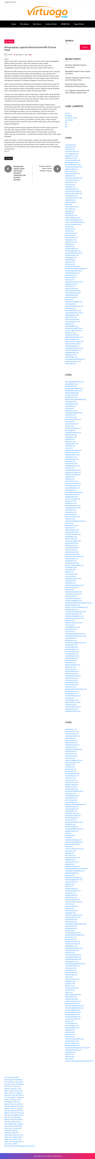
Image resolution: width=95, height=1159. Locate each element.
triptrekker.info (70, 570)
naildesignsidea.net (71, 873)
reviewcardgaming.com (73, 601)
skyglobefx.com (70, 561)
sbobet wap (12, 1124)
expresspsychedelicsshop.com (76, 924)
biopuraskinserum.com (73, 291)
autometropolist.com (72, 899)
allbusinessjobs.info (72, 393)
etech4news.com (71, 922)
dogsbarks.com (70, 913)
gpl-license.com (70, 937)
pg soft (12, 1091)
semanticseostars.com (73, 483)
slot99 (14, 1144)
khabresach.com (71, 355)
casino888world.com (72, 627)
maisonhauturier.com (72, 966)
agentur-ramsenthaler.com (74, 565)
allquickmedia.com (71, 249)
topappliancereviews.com (74, 348)
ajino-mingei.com (71, 800)
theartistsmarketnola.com (74, 306)
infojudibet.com (70, 406)
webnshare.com (70, 490)
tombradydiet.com (71, 809)
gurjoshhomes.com (71, 807)
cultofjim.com (70, 767)
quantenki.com (70, 583)
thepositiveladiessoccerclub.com (76, 868)
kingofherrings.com (72, 255)
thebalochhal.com (71, 742)
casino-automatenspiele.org (75, 222)
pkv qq (6, 1077)
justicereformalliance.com (74, 791)
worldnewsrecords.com (73, 594)
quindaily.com (70, 1030)
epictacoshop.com (71, 288)
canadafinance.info (71, 295)
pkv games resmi (71, 118)
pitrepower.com (70, 333)
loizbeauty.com (70, 235)
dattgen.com (69, 908)
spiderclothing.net (71, 826)
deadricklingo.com (71, 559)
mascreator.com (70, 968)
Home (13, 24)
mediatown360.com (72, 335)
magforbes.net (70, 200)
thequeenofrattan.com (73, 534)
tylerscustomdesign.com (73, 178)
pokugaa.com (70, 698)
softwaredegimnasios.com (74, 1008)
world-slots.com (71, 417)
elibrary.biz (69, 846)
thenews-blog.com (71, 999)
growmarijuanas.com (72, 488)
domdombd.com (71, 660)
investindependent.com (73, 959)
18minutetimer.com (71, 481)
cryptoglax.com (70, 793)
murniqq (14, 1130)
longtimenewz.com (71, 678)
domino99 (14, 1077)
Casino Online (51, 24)
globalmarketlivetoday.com (74, 935)
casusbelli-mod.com (72, 813)
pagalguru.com (70, 981)
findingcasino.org (71, 545)
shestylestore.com (71, 709)
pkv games (8, 158)
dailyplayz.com (70, 662)
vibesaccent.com (71, 747)
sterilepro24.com (71, 596)
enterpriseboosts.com (72, 218)
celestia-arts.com (71, 158)
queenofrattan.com (71, 532)
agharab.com (69, 864)
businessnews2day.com (73, 592)
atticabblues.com (71, 897)
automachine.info (71, 550)
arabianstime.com (71, 895)
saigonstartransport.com (74, 282)
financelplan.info (71, 402)
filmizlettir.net (70, 149)
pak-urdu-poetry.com (72, 517)
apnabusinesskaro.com (73, 361)
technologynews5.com (73, 994)
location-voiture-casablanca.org (76, 607)
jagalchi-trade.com (71, 784)
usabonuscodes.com (72, 1003)
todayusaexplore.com (72, 736)
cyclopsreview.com (72, 906)
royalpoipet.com (71, 638)
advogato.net (69, 211)
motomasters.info (71, 574)
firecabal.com (70, 930)
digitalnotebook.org (72, 455)
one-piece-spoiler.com (73, 541)
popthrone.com (70, 415)
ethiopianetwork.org (72, 494)
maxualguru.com (71, 457)
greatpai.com (69, 875)
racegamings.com (71, 693)
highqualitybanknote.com (74, 948)
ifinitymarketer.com (72, 671)
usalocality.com (70, 738)
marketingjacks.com (72, 346)
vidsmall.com (69, 589)
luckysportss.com (71, 680)
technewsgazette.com (73, 251)
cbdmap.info (69, 408)
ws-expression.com (72, 988)
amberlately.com (71, 754)
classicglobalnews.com (73, 1050)
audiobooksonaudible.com (74, 1039)
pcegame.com (70, 983)
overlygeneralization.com (74, 492)
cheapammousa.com (72, 866)
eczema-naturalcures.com (74, 849)
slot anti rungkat (15, 1093)
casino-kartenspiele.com (73, 220)
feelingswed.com (71, 928)
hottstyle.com (70, 952)
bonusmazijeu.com (71, 647)
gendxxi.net (69, 572)
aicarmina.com (70, 758)
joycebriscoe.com (71, 756)
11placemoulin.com (71, 444)
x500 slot (8, 1086)
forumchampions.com (72, 160)
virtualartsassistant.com (73, 614)
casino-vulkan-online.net (73, 330)
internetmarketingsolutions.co (75, 521)
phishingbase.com (71, 691)
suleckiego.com (70, 364)
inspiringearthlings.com (73, 957)
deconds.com (70, 1056)
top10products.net (71, 395)
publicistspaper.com (72, 1028)
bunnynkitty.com (71, 275)
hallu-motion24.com (72, 319)
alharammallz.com (71, 888)
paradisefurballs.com (72, 466)
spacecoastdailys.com (73, 1012)
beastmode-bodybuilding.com (75, 399)
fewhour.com (69, 479)
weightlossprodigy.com (73, 450)
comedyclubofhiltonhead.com (75, 612)
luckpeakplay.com (71, 682)
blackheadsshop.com (72, 605)
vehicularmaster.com (72, 745)
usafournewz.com (71, 740)
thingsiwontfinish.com (72, 711)
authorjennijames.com (72, 857)
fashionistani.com (71, 926)
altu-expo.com (70, 855)
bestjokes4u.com (71, 435)
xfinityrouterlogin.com (73, 344)
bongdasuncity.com (72, 459)
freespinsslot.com (71, 463)
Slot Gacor (37, 24)
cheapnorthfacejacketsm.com (75, 804)
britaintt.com (69, 1054)
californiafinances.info (73, 293)
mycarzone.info (70, 576)
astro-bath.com (70, 851)
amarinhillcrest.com (72, 207)
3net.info (68, 833)
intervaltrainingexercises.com (75, 634)
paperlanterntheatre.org (73, 877)
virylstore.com (70, 184)
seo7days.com (70, 264)
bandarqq (68, 115)
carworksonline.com (72, 180)
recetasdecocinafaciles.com (75, 871)
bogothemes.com (71, 798)
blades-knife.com (71, 539)
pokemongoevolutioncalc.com (75, 689)
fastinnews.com (70, 667)
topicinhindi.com (71, 386)
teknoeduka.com (71, 997)
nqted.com (69, 977)
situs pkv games (17, 1084)
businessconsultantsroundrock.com (77, 1048)
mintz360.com (70, 446)
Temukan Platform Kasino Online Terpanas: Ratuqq (45, 168)
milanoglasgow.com (72, 315)
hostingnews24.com (72, 950)
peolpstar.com (70, 176)
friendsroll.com (70, 824)
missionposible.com (72, 339)
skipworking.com (71, 233)
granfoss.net (69, 324)
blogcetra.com (70, 519)
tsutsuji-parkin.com (72, 862)
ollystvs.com (69, 523)
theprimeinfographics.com (74, 616)
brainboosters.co (71, 751)
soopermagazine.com (72, 1010)
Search (69, 41)
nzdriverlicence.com (72, 979)
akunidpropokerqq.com (73, 840)
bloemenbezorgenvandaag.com (76, 268)
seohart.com (69, 1021)
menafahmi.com (70, 970)
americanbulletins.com (73, 891)
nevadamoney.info (71, 297)
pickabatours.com (71, 397)
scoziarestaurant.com (72, 1019)
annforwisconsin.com (72, 762)
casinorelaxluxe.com (72, 656)
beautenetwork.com (72, 1041)
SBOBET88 (65, 24)
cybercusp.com (70, 1052)
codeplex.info (70, 835)
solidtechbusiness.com (73, 598)
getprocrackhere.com (72, 665)
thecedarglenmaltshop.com (74, 382)
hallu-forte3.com (71, 317)
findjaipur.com (70, 765)
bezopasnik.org (70, 277)
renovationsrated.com (73, 1017)
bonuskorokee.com (72, 651)
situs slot (16, 1086)
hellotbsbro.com (71, 503)
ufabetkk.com (70, 246)
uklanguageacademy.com (74, 388)
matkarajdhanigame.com (73, 413)
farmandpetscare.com (73, 505)
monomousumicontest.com (74, 556)
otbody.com (69, 226)
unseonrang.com (71, 514)
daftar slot (8, 1139)
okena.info (68, 838)
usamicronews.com (72, 685)
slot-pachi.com (70, 461)
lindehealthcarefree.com (73, 390)
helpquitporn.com (71, 946)
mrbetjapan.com (71, 257)
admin (11, 54)
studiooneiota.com (71, 543)
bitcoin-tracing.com (72, 1043)
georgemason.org (71, 384)
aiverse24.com (70, 1034)
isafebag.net (69, 213)
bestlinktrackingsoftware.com (75, 643)
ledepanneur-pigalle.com (73, 302)
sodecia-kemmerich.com (73, 623)
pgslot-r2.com (70, 986)
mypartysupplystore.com (74, 760)
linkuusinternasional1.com (74, 822)
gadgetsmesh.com (71, 497)
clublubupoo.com (71, 645)
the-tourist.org (70, 209)
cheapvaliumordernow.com (74, 618)
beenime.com (69, 620)
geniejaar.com (70, 439)
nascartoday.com (71, 975)
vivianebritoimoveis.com (73, 198)
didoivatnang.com (71, 910)
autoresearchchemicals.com (75, 359)
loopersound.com (71, 787)
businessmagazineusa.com (74, 585)
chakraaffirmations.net (73, 432)
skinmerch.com (70, 778)
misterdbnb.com (71, 629)
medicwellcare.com (72, 587)
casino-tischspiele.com (73, 224)
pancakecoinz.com (71, 424)
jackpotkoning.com (72, 673)
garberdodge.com (71, 169)
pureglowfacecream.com (74, 253)
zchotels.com (69, 990)
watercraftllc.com (71, 882)
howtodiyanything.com (73, 955)
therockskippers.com (72, 321)
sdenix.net (68, 204)
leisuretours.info (70, 501)
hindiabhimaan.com (72, 352)
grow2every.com (71, 939)
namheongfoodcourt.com (74, 313)
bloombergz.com (71, 215)
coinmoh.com (70, 904)
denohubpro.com (71, 536)
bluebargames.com (71, 162)
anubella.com (69, 1036)
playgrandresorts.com (73, 702)
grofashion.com (70, 687)
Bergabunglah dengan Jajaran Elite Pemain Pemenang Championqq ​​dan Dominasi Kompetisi (20, 172)
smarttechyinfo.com (72, 452)
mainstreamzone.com (72, 486)
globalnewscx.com (71, 525)
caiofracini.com (70, 510)
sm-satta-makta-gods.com (74, 1006)
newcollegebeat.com (72, 773)
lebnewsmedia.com (72, 818)
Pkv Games (24, 24)
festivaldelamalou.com (73, 165)
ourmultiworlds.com (72, 151)
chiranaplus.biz (70, 308)
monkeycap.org (70, 202)
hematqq (7, 1133)
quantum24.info (70, 581)
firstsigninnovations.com (73, 167)
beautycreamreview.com (73, 902)
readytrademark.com (72, 1014)
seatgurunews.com (71, 831)
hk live (67, 113)
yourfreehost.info (71, 802)
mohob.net (69, 448)
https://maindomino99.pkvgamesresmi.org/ (19, 1146)
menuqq (7, 1130)
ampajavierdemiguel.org (73, 749)
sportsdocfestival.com (73, 707)
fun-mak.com (69, 625)
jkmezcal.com (70, 631)
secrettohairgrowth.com (73, 271)
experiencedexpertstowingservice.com (78, 603)
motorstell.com (70, 187)
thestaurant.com (71, 640)
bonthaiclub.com (71, 811)
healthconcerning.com (73, 475)
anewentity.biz (70, 260)
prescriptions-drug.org (73, 191)
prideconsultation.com (73, 428)
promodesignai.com (72, 1025)
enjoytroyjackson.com (73, 917)
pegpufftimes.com (71, 156)
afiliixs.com (69, 886)
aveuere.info (69, 468)
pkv (66, 122)
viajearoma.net (70, 860)
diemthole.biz (70, 244)
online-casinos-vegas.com (74, 341)
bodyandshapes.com (72, 1045)
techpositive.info (71, 512)
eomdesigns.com (71, 567)
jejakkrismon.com (71, 242)
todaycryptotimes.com (73, 1001)
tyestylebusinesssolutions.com (75, 636)
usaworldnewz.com (72, 734)
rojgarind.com (70, 477)
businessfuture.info (71, 404)
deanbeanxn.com (71, 410)
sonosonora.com (71, 820)
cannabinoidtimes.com (73, 470)
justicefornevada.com (72, 499)
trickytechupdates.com (73, 350)
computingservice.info (73, 508)
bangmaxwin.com (71, 284)
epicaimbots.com (71, 919)
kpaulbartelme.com (72, 609)
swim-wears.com (71, 171)
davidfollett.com (71, 771)
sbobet (6, 1088)
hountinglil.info (70, 430)
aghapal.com (69, 853)
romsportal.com (70, 704)
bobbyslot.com (70, 441)
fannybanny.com (71, 669)
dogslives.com (70, 528)
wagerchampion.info (72, 554)
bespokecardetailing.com (74, 842)
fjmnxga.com (69, 279)
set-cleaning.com (71, 1023)
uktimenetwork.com (72, 731)
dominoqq (8, 1135)
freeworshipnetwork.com (74, 880)
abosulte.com (70, 1032)
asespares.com (70, 893)
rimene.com (69, 299)
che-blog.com (70, 421)
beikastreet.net (70, 147)
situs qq (13, 1099)
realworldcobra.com (72, 547)
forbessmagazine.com (73, 933)
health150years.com (72, 189)
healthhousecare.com (72, 941)
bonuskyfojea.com (71, 649)
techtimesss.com (71, 182)
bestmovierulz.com (71, 782)
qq (66, 124)
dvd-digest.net (70, 304)
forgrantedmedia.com (72, 173)
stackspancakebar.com (73, 310)
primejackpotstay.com (73, 696)
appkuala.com (70, 262)
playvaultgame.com (72, 700)
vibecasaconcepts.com (73, 578)
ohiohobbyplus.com (72, 796)
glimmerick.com (70, 769)
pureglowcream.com (72, 266)
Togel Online (79, 24)
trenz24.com (69, 231)
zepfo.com (69, 992)
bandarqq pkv (9, 1080)
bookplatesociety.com (73, 815)
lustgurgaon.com (71, 437)
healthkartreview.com (72, 944)
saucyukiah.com (70, 145)
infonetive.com (70, 286)
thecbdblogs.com (71, 357)
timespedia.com (70, 240)
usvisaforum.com (71, 780)
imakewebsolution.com (73, 419)
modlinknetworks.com (73, 676)
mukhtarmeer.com (71, 972)
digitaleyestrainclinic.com (74, 337)
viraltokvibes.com (71, 195)
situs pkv (11, 1082)
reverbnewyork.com (72, 776)
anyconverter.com (71, 237)
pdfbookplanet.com (72, 530)
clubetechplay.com (71, 658)
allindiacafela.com (71, 326)
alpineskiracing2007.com (73, 328)
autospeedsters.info (72, 552)
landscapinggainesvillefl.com (75, 964)
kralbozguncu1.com (72, 961)
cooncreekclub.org (71, 153)
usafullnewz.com (71, 729)
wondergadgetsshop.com (74, 829)
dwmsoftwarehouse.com (73, 915)
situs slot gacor (17, 1095)
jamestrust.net (70, 229)
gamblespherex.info (72, 563)
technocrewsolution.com (73, 193)
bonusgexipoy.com (71, 654)
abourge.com (69, 884)
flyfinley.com (69, 426)
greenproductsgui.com (73, 472)
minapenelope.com (71, 789)
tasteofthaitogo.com (72, 273)
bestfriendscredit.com (73, 844)
